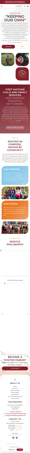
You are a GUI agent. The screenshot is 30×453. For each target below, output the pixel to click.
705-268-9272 (16, 430)
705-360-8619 (19, 427)
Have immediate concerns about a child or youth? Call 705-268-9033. (15, 2)
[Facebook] (13, 437)
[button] (28, 6)
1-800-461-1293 (18, 428)
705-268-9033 (18, 425)
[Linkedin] (16, 437)
